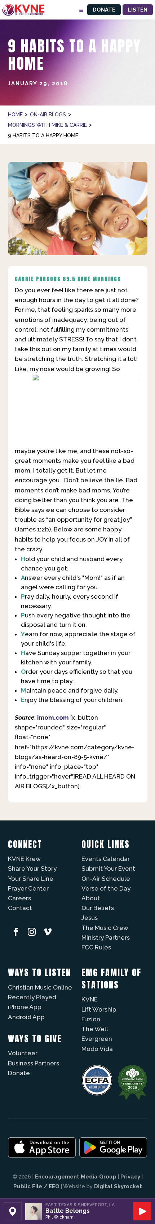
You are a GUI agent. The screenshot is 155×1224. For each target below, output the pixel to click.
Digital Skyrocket (118, 1186)
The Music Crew (104, 927)
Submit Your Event (108, 868)
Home (15, 114)
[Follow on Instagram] (32, 932)
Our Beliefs (97, 907)
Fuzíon (90, 1019)
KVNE (89, 999)
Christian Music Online (40, 987)
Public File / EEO (36, 1186)
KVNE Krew (24, 858)
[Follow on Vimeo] (48, 932)
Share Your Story (32, 868)
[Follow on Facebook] (16, 932)
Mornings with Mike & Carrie (47, 125)
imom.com (53, 717)
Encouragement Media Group (75, 1176)
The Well (94, 1029)
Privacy (130, 1176)
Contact (20, 907)
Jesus (89, 917)
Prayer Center (28, 888)
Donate (104, 10)
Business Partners (33, 1063)
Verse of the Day (105, 888)
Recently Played (32, 997)
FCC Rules (96, 947)
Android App (26, 1017)
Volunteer (22, 1053)
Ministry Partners (105, 937)
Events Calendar (105, 858)
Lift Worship (98, 1009)
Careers (19, 898)
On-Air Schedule (105, 878)
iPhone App (24, 1006)
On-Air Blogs (48, 114)
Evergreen (96, 1038)
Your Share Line (30, 878)
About (90, 898)
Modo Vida (97, 1048)
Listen (137, 10)
